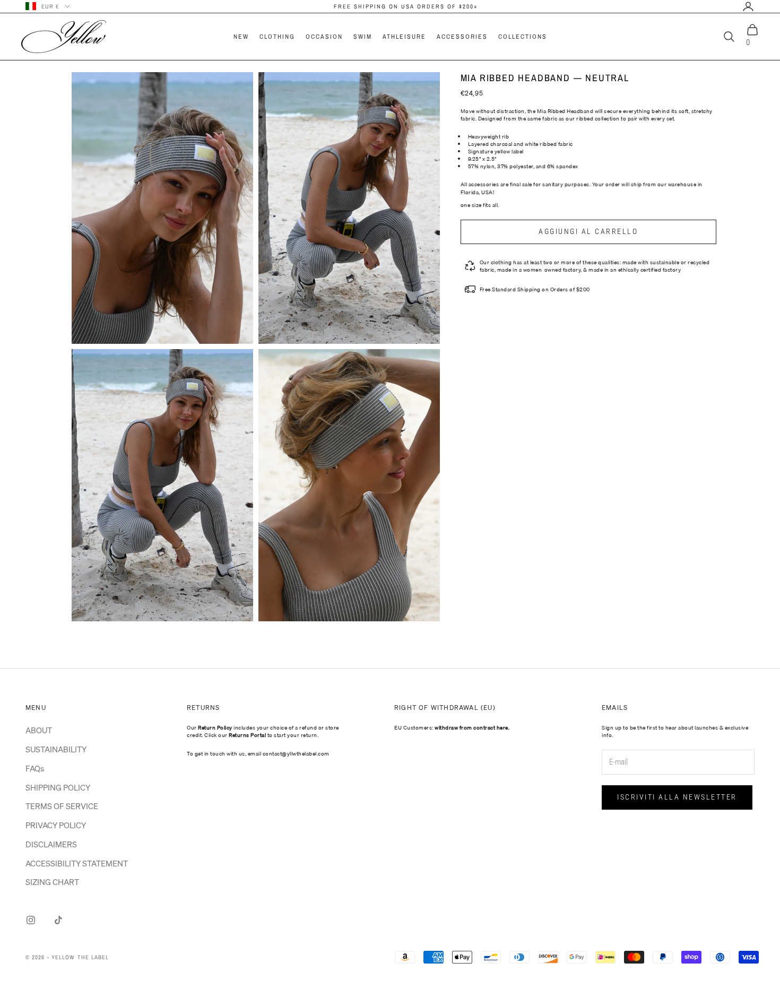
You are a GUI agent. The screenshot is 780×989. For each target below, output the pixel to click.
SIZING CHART (52, 881)
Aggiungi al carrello (588, 231)
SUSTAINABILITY (55, 749)
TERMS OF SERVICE (61, 806)
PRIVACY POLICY (55, 825)
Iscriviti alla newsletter (677, 797)
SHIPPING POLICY (57, 787)
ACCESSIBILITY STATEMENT (76, 863)
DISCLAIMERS (51, 844)
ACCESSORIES (462, 36)
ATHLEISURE (404, 36)
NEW (241, 36)
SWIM (362, 36)
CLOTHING (277, 36)
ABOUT (38, 730)
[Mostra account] (748, 6)
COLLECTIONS (522, 36)
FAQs (34, 768)
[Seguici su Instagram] (30, 920)
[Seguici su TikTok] (58, 920)
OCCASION (324, 36)
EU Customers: (451, 727)
